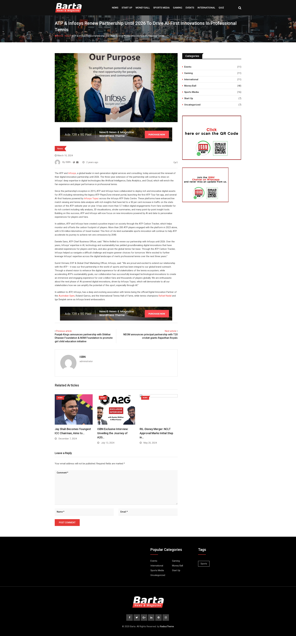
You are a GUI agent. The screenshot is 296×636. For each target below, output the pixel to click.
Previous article (64, 331)
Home (60, 36)
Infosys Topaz (91, 198)
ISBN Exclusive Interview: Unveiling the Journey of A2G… (112, 433)
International (206, 7)
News (115, 7)
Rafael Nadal (165, 295)
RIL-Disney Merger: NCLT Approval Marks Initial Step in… (156, 433)
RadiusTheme (167, 626)
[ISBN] (77, 162)
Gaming (177, 7)
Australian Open (67, 295)
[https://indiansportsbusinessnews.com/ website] (74, 162)
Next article (170, 331)
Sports (204, 563)
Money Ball (143, 7)
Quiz (221, 7)
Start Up (127, 7)
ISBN (83, 356)
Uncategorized (192, 104)
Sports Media (161, 7)
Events (190, 7)
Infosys (72, 173)
